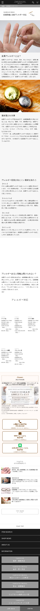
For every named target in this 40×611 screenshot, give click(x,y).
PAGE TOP (20, 526)
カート (37, 2)
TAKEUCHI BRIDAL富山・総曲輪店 (20, 584)
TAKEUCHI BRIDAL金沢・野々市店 (20, 568)
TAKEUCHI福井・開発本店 (19, 559)
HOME (3, 6)
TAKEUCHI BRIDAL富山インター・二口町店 (19, 576)
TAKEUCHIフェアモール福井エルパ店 (19, 593)
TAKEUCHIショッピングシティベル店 (19, 601)
